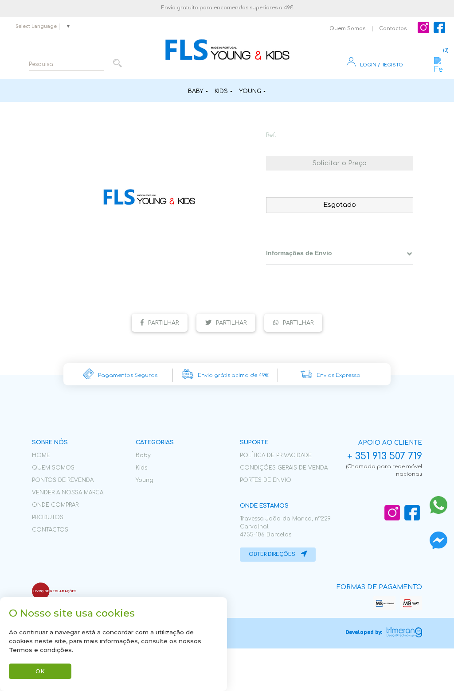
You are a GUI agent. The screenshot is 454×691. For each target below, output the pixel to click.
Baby (196, 91)
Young (250, 91)
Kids (221, 91)
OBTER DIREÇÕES (273, 554)
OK (40, 671)
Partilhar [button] (163, 323)
